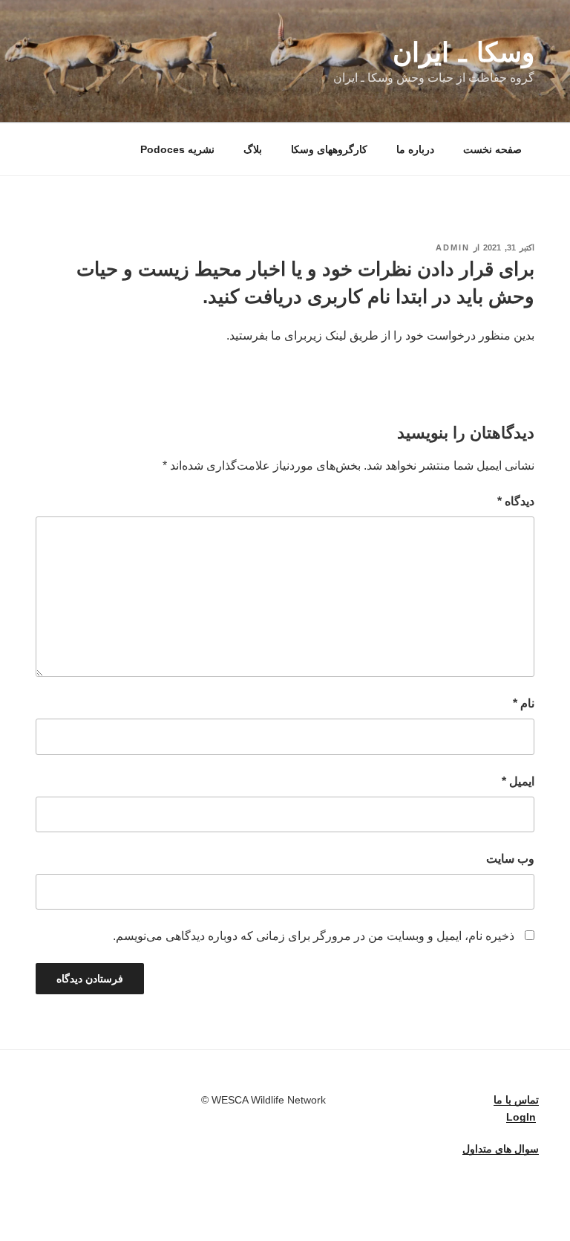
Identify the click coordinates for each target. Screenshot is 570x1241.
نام (523, 703)
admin (453, 247)
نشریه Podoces (177, 149)
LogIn (521, 1117)
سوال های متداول (500, 1149)
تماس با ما (516, 1100)
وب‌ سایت (510, 858)
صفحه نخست (492, 149)
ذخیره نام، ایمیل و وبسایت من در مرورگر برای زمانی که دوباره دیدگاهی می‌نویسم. (313, 936)
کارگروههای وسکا (329, 149)
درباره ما (415, 149)
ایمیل (518, 781)
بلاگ (252, 149)
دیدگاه (515, 501)
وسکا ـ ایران (463, 52)
